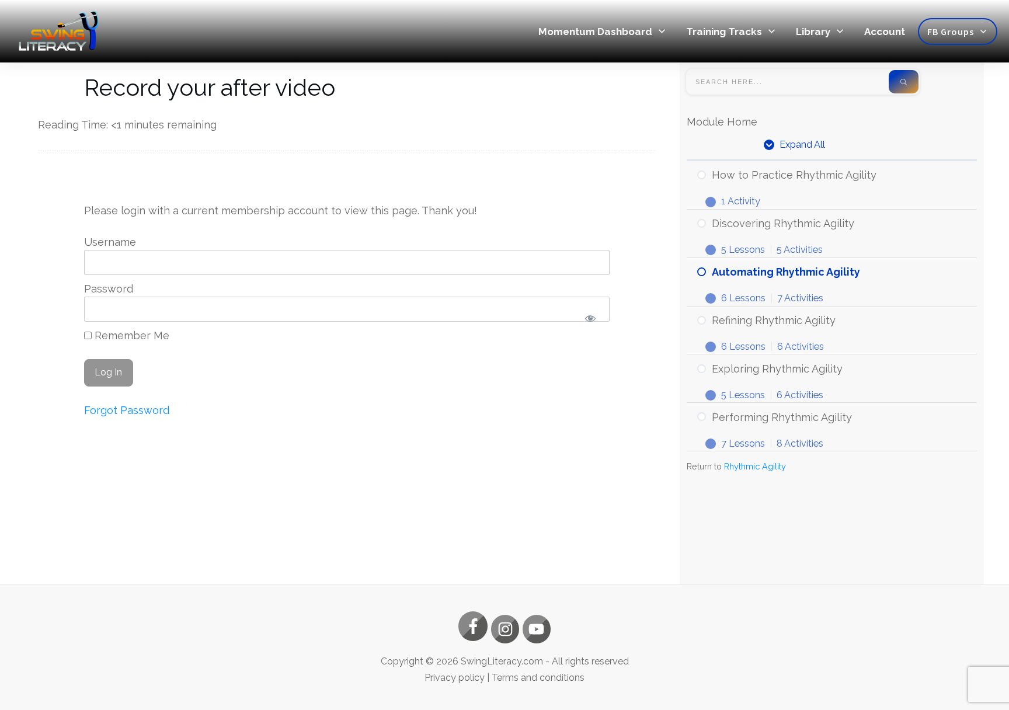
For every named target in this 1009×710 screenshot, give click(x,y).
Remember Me (130, 335)
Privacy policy (455, 677)
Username (110, 242)
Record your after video (209, 87)
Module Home (722, 122)
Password (108, 289)
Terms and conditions (538, 677)
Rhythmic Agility (755, 466)
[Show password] (591, 318)
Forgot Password (126, 410)
